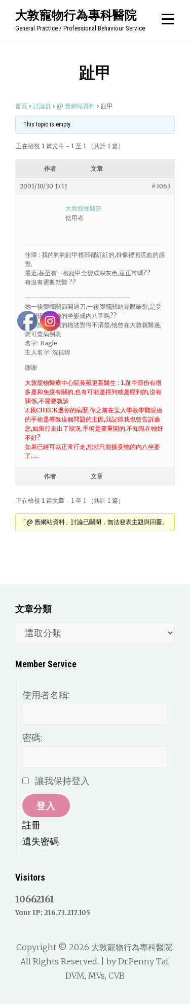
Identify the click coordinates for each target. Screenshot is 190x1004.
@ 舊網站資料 (76, 106)
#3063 (160, 186)
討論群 (42, 106)
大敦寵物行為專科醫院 (76, 15)
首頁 (21, 106)
